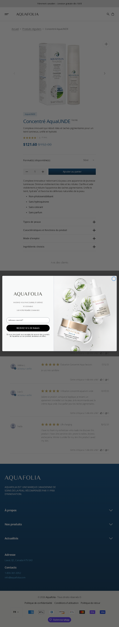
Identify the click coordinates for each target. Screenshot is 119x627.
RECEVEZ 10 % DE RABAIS (28, 328)
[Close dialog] (114, 279)
